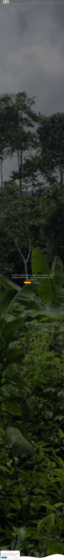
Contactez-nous (27, 282)
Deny (10, 557)
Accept (4, 557)
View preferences (16, 557)
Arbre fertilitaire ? (36, 282)
